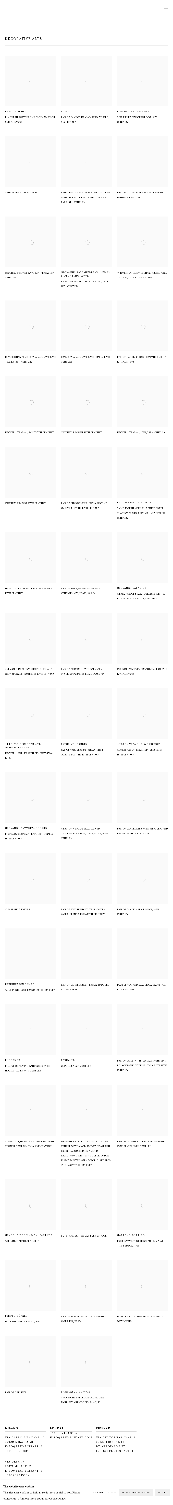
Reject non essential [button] (136, 1492)
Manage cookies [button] (105, 1492)
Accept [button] (162, 1492)
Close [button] (124, 718)
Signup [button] (56, 759)
